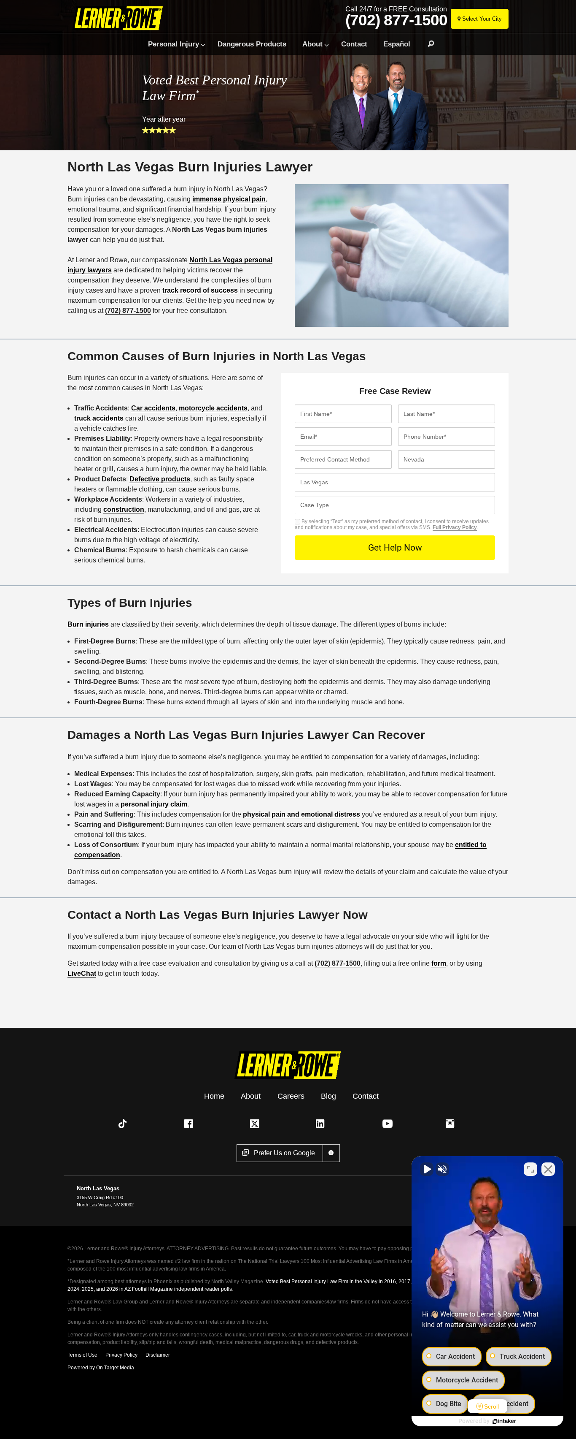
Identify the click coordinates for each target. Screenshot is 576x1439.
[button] (124, 1123)
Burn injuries (88, 624)
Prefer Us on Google (284, 1153)
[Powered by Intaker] (504, 1421)
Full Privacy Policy (455, 527)
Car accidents (153, 408)
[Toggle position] (530, 1169)
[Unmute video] (426, 1169)
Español (396, 44)
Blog (328, 1095)
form (438, 963)
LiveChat (81, 973)
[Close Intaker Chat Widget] (548, 1169)
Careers (290, 1095)
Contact (354, 44)
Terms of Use (82, 1355)
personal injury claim (154, 804)
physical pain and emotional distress (301, 814)
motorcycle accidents (213, 408)
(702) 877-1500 (396, 20)
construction (123, 509)
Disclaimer (157, 1355)
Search (427, 43)
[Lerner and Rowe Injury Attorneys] (120, 18)
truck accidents (99, 418)
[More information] (331, 1153)
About (312, 44)
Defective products (159, 479)
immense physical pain (229, 199)
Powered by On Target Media (100, 1368)
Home (214, 1095)
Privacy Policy (121, 1355)
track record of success (200, 290)
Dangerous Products (252, 44)
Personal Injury (173, 44)
